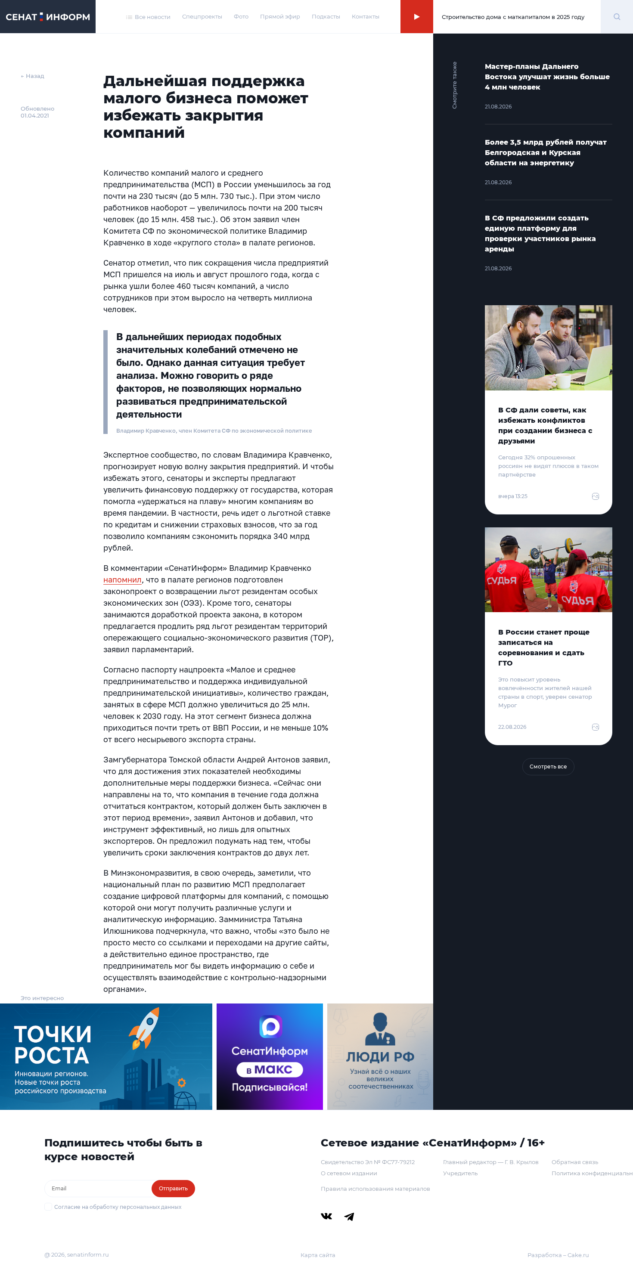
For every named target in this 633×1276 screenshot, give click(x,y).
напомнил (122, 579)
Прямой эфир (280, 16)
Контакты (365, 16)
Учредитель (460, 1173)
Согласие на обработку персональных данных (117, 1207)
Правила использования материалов (375, 1188)
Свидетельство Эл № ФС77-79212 (368, 1161)
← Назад (32, 75)
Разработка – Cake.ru (558, 1254)
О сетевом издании (349, 1173)
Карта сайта (318, 1254)
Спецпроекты (202, 16)
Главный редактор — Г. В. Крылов (491, 1161)
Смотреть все (548, 766)
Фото (241, 16)
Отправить (173, 1188)
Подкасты (326, 16)
